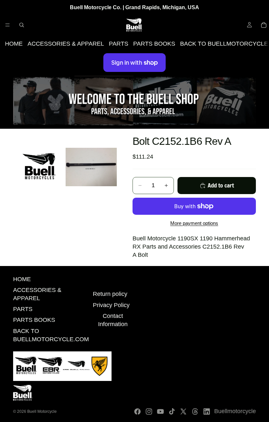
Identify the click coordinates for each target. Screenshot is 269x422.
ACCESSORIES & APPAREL (66, 43)
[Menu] (7, 25)
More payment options (194, 223)
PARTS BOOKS (154, 43)
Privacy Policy (111, 305)
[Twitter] (183, 411)
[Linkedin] (207, 411)
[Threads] (195, 411)
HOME (14, 43)
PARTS (118, 43)
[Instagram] (149, 411)
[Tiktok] (172, 411)
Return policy (110, 294)
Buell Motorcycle (42, 411)
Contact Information (113, 320)
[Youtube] (160, 411)
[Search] (21, 25)
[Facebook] (137, 411)
